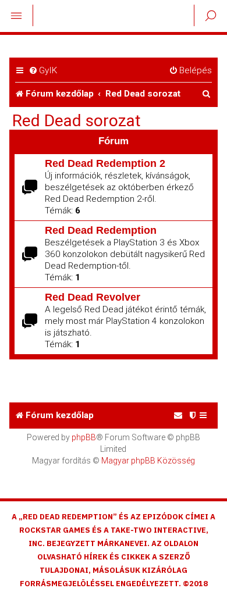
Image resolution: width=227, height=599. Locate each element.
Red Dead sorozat (76, 121)
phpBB (84, 437)
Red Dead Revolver (92, 297)
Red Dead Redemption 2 (105, 163)
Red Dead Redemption (101, 230)
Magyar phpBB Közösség (148, 460)
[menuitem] (43, 71)
